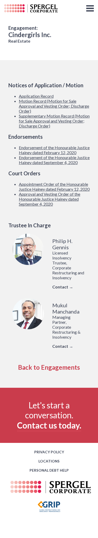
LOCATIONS (49, 461)
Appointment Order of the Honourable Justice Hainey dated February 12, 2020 (54, 187)
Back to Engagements (49, 367)
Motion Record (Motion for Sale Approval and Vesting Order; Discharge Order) (54, 106)
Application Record (36, 96)
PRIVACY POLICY (49, 452)
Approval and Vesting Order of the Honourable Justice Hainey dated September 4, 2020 (49, 199)
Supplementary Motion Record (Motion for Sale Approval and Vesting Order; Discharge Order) (54, 120)
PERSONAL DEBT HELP (49, 470)
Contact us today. (49, 425)
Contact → (62, 286)
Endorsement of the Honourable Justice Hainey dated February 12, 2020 (54, 150)
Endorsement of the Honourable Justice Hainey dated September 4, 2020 (54, 160)
